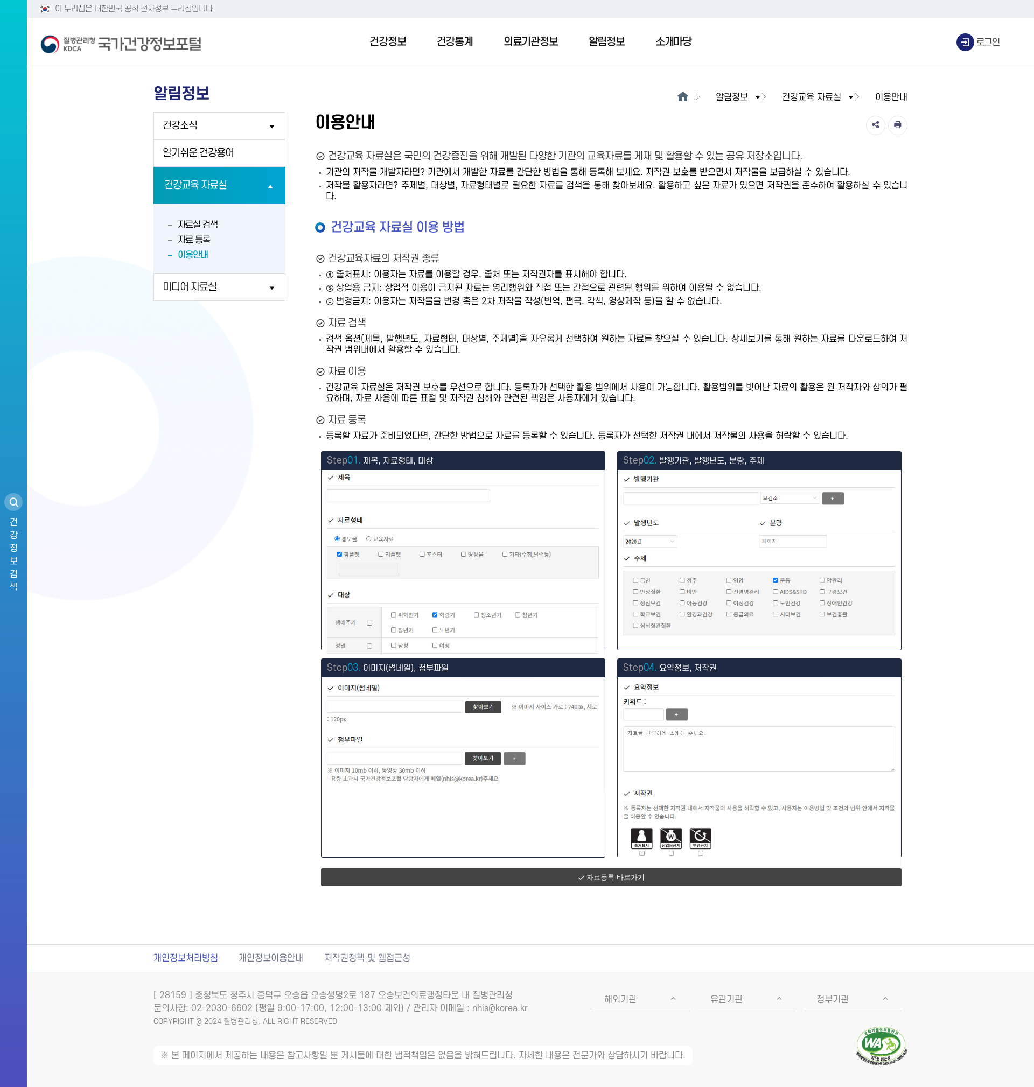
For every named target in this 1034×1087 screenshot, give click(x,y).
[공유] (875, 125)
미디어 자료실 (189, 287)
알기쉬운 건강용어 (198, 153)
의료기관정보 (531, 42)
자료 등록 (194, 240)
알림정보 (607, 42)
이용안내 (193, 255)
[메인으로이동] (682, 97)
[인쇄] (897, 125)
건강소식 (180, 125)
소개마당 (673, 42)
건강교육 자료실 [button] (811, 97)
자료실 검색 (198, 225)
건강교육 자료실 (195, 185)
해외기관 (620, 1000)
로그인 (988, 42)
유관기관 (726, 1000)
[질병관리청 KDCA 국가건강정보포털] (121, 42)
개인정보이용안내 (271, 958)
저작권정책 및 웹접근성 (367, 958)
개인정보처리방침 (185, 958)
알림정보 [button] (732, 97)
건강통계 (455, 42)
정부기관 (832, 1000)
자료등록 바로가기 (615, 877)
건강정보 (387, 42)
